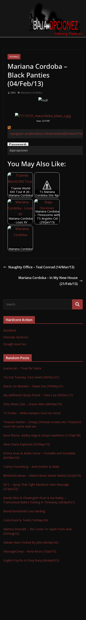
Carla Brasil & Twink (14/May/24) (25, 520)
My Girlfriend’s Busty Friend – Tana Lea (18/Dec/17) (38, 395)
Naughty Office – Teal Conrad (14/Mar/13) (41, 267)
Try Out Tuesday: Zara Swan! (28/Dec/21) (31, 377)
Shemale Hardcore (15, 337)
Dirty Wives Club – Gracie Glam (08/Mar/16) (32, 404)
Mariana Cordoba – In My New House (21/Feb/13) (48, 280)
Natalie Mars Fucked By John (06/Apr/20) (30, 542)
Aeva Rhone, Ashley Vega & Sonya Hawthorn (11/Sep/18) (42, 435)
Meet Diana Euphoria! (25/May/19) (26, 444)
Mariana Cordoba (31, 92)
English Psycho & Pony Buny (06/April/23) (31, 560)
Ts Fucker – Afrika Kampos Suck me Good (31, 413)
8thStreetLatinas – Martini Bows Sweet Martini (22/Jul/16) (42, 476)
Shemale (14, 56)
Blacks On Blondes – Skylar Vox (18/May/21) (33, 386)
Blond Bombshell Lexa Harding (24, 511)
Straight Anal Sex (14, 344)
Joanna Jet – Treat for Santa (22, 368)
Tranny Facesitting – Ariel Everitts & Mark (31, 467)
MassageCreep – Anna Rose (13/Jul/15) (29, 551)
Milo (13, 92)
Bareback (9, 330)
